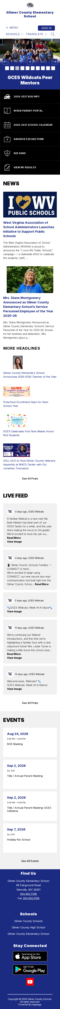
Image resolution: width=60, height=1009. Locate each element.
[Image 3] (17, 68)
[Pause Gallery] (30, 61)
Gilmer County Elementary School (28, 933)
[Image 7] (38, 68)
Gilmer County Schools (28, 921)
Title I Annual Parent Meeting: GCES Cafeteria (29, 809)
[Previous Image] (5, 61)
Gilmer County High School (28, 927)
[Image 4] (22, 68)
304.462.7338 (28, 894)
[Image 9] (48, 68)
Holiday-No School (19, 839)
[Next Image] (54, 61)
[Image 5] (27, 68)
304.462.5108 (31, 898)
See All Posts (30, 478)
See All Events (30, 861)
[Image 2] (12, 68)
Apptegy (36, 1004)
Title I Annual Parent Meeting (25, 775)
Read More (14, 537)
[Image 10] (53, 68)
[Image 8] (43, 68)
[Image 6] (33, 68)
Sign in (46, 28)
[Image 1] (7, 68)
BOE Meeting (15, 744)
